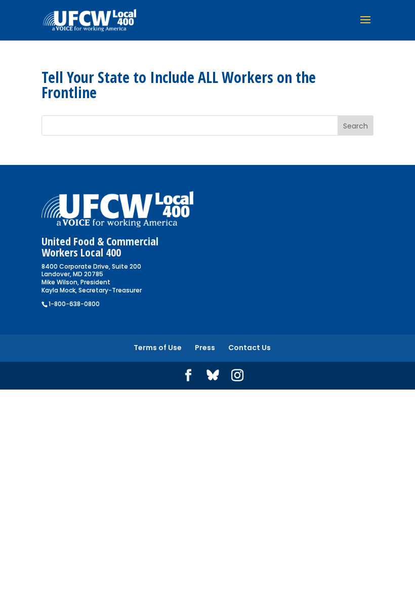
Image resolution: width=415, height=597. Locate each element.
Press (205, 348)
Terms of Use (158, 348)
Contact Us (249, 348)
